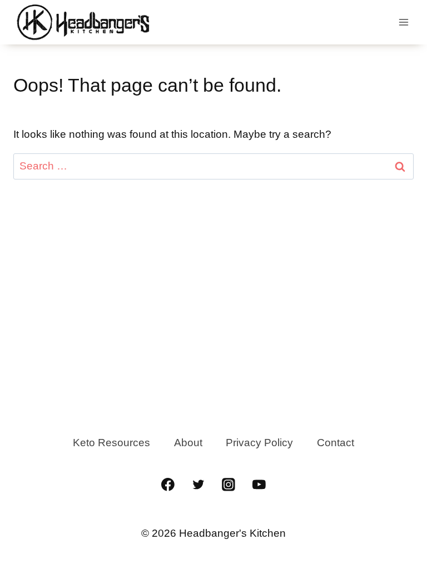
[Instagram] (229, 484)
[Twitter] (198, 484)
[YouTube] (259, 484)
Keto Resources (111, 442)
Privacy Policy (259, 442)
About (188, 442)
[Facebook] (168, 484)
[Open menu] (403, 22)
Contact (335, 442)
